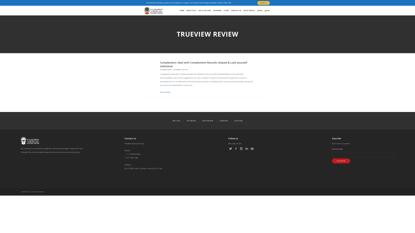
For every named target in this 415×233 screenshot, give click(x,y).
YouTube (238, 121)
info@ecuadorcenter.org (134, 143)
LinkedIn (223, 121)
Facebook (191, 121)
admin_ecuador (167, 69)
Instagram (207, 121)
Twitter (176, 121)
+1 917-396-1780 (131, 158)
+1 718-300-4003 (133, 154)
